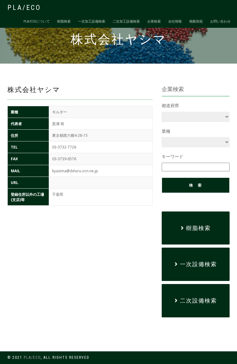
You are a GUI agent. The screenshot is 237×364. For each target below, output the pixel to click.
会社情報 (175, 21)
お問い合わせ (220, 21)
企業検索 (154, 21)
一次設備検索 (197, 264)
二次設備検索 (197, 300)
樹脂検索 (64, 21)
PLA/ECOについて (36, 21)
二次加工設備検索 (126, 21)
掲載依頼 (196, 21)
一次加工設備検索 (91, 21)
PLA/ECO (24, 7)
